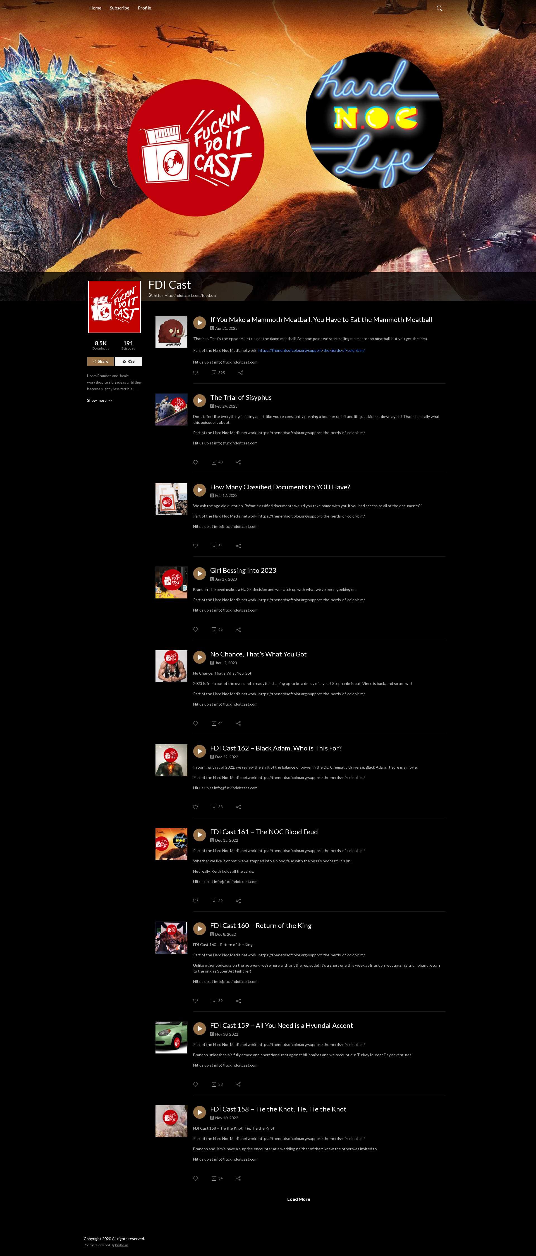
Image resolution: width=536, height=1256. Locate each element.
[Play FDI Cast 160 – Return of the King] (199, 928)
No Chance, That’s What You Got (258, 654)
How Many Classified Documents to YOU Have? (280, 487)
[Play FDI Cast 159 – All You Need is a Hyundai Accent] (199, 1028)
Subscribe (119, 7)
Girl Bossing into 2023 (243, 570)
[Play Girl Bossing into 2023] (199, 573)
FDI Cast (170, 284)
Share (103, 361)
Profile (144, 7)
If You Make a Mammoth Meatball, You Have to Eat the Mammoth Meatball (321, 319)
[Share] (241, 373)
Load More (298, 1199)
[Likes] (196, 373)
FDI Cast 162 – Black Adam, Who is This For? (276, 748)
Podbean (121, 1245)
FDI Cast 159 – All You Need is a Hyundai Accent (281, 1025)
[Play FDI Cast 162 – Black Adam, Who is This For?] (199, 751)
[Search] (440, 7)
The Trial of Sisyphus (241, 397)
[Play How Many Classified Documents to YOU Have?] (199, 490)
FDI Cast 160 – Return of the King (261, 925)
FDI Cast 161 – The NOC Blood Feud (264, 832)
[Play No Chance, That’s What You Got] (199, 657)
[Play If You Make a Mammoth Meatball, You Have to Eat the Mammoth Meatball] (199, 322)
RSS (131, 361)
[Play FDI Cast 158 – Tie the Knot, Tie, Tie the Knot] (199, 1112)
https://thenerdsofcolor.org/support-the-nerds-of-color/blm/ (312, 350)
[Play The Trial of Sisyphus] (199, 400)
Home (95, 7)
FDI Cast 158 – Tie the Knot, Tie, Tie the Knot (278, 1109)
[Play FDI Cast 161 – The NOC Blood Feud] (199, 835)
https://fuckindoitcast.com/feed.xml (185, 295)
